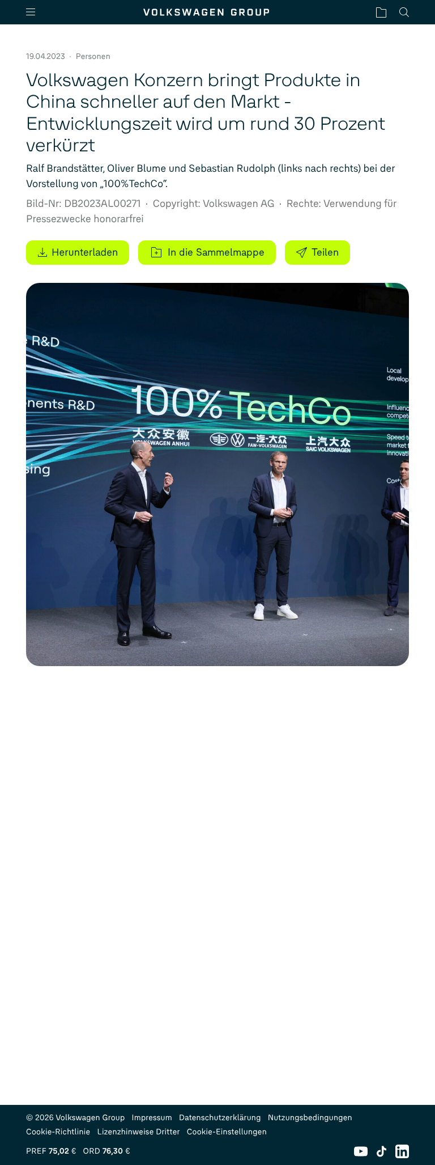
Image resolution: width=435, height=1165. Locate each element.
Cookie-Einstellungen (227, 1132)
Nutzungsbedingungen (310, 1117)
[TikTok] (381, 1151)
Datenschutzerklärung (220, 1117)
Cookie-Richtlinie (58, 1132)
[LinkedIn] (402, 1151)
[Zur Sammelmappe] (381, 12)
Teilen (325, 252)
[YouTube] (361, 1151)
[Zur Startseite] (206, 12)
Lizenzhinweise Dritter (138, 1132)
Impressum (152, 1117)
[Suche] (404, 12)
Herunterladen (85, 252)
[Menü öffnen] (35, 12)
